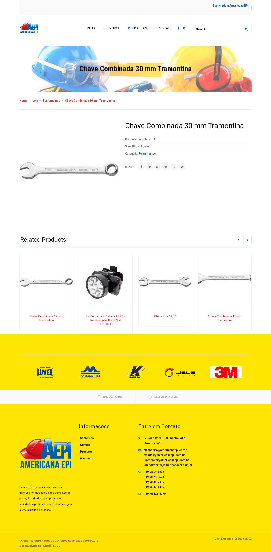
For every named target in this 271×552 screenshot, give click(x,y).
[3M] (226, 372)
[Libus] (181, 372)
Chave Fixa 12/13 (165, 316)
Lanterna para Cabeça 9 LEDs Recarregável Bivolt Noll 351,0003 (105, 320)
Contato (85, 444)
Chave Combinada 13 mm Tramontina (225, 318)
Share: (129, 166)
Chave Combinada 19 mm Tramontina (46, 318)
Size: (128, 146)
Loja (35, 100)
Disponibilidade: (135, 139)
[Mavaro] (90, 372)
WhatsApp (86, 458)
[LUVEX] (45, 372)
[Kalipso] (135, 372)
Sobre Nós (87, 438)
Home (23, 100)
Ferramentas (51, 100)
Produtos (86, 451)
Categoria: (131, 153)
